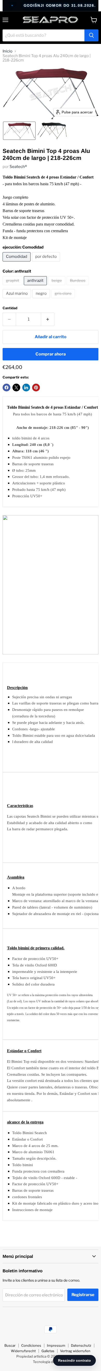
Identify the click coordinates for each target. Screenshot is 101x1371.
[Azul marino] (17, 299)
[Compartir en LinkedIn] (26, 387)
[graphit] (13, 286)
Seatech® (18, 166)
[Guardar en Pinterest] (36, 387)
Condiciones (31, 1345)
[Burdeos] (78, 286)
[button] (19, 131)
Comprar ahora (50, 354)
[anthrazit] (36, 286)
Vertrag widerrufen (75, 1351)
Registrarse (82, 1294)
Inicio (7, 51)
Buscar (10, 1345)
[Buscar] (91, 35)
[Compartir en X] (16, 387)
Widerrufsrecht (23, 1351)
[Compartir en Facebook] (6, 387)
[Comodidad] (17, 262)
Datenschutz (81, 1345)
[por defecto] (46, 262)
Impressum (56, 1345)
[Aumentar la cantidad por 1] (47, 319)
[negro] (41, 299)
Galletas (47, 1351)
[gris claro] (63, 299)
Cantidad (10, 308)
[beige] (57, 286)
